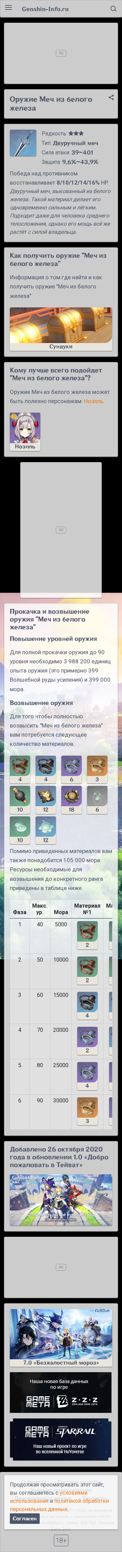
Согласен (25, 1518)
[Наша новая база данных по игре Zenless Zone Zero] (61, 1392)
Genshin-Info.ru (45, 9)
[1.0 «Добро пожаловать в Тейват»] (61, 1200)
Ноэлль (93, 401)
